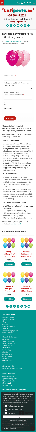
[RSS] (28, 25)
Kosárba (11, 118)
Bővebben (9, 264)
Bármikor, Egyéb (7, 350)
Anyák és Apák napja (8, 320)
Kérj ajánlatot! (6, 385)
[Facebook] (14, 25)
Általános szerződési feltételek (12, 368)
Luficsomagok (6, 354)
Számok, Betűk (7, 346)
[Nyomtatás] (28, 306)
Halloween (5, 324)
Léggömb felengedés (9, 379)
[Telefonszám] (11, 25)
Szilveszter (5, 328)
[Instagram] (25, 25)
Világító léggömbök (8, 381)
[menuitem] (2, 2)
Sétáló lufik (5, 348)
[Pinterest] (18, 306)
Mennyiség (8, 108)
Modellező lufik (7, 361)
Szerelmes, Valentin (8, 318)
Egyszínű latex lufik (8, 341)
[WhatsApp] (21, 306)
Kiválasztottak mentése (18, 421)
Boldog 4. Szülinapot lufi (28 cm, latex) (9, 288)
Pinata (4, 363)
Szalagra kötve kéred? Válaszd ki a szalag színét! (16, 84)
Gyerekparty (6, 339)
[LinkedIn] (21, 25)
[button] (34, 2)
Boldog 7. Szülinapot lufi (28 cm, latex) (26, 288)
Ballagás (4, 322)
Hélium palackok (7, 356)
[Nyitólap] (2, 2)
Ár (4, 102)
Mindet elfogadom (18, 417)
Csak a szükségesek (18, 424)
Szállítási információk (8, 366)
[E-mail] (7, 25)
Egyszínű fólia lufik (8, 343)
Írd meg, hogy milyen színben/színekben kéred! (14, 93)
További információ (9, 428)
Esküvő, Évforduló (7, 333)
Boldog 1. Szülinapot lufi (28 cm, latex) (9, 253)
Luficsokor (5, 352)
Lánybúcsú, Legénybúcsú (10, 331)
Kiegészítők (5, 358)
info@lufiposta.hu (18, 21)
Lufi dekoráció (6, 383)
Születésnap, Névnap (9, 335)
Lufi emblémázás (7, 376)
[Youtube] (18, 25)
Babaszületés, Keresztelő (10, 337)
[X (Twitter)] (10, 306)
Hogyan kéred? (10, 76)
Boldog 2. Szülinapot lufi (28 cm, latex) (26, 253)
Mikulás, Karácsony (8, 326)
